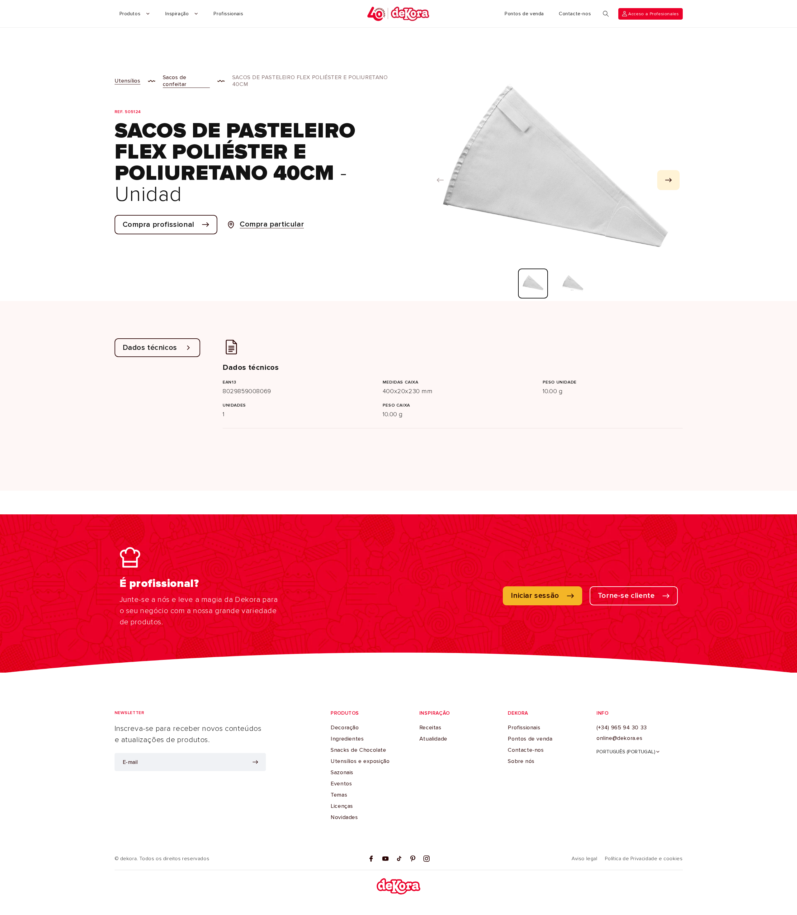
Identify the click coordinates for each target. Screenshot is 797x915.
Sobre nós (521, 761)
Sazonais (342, 772)
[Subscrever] (255, 762)
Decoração (345, 727)
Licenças (342, 806)
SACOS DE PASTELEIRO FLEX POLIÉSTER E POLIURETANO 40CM (310, 81)
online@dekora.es (620, 738)
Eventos (341, 783)
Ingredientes (347, 738)
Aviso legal (584, 858)
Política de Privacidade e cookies (644, 858)
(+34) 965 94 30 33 (622, 727)
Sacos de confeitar (174, 81)
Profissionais (524, 727)
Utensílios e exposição (360, 761)
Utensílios (127, 80)
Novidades (344, 817)
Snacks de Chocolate (358, 749)
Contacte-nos (526, 749)
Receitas (430, 727)
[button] (606, 14)
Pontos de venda (530, 738)
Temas (339, 794)
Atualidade (433, 738)
